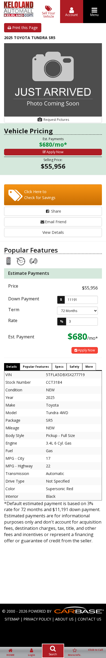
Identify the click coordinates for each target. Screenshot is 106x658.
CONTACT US (89, 619)
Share (55, 211)
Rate (12, 320)
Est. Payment (21, 337)
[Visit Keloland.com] (18, 15)
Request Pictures (56, 119)
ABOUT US (64, 619)
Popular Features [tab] (36, 367)
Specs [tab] (59, 367)
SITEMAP (12, 619)
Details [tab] (11, 367)
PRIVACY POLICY (37, 619)
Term (13, 310)
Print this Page (24, 27)
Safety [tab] (74, 367)
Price (13, 286)
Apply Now (54, 152)
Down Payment (23, 299)
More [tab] (89, 367)
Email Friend (55, 221)
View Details (53, 232)
